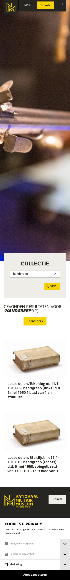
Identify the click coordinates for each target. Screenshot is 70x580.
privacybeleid (12, 533)
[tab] (65, 544)
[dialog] (35, 549)
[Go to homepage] (21, 503)
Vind (53, 286)
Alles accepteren (35, 574)
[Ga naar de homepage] (11, 7)
